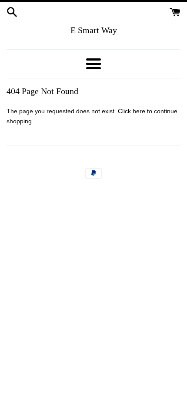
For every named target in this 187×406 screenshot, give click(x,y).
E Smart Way (93, 30)
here (139, 111)
